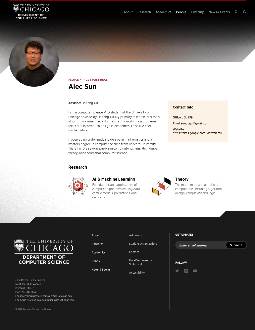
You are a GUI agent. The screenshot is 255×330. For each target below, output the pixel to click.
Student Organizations (143, 243)
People (181, 12)
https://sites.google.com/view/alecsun (197, 134)
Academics (163, 12)
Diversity (197, 12)
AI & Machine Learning (113, 179)
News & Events (219, 12)
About (128, 12)
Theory (182, 179)
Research (144, 12)
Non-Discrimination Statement (141, 262)
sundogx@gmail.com (195, 123)
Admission (135, 235)
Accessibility (137, 272)
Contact (134, 252)
